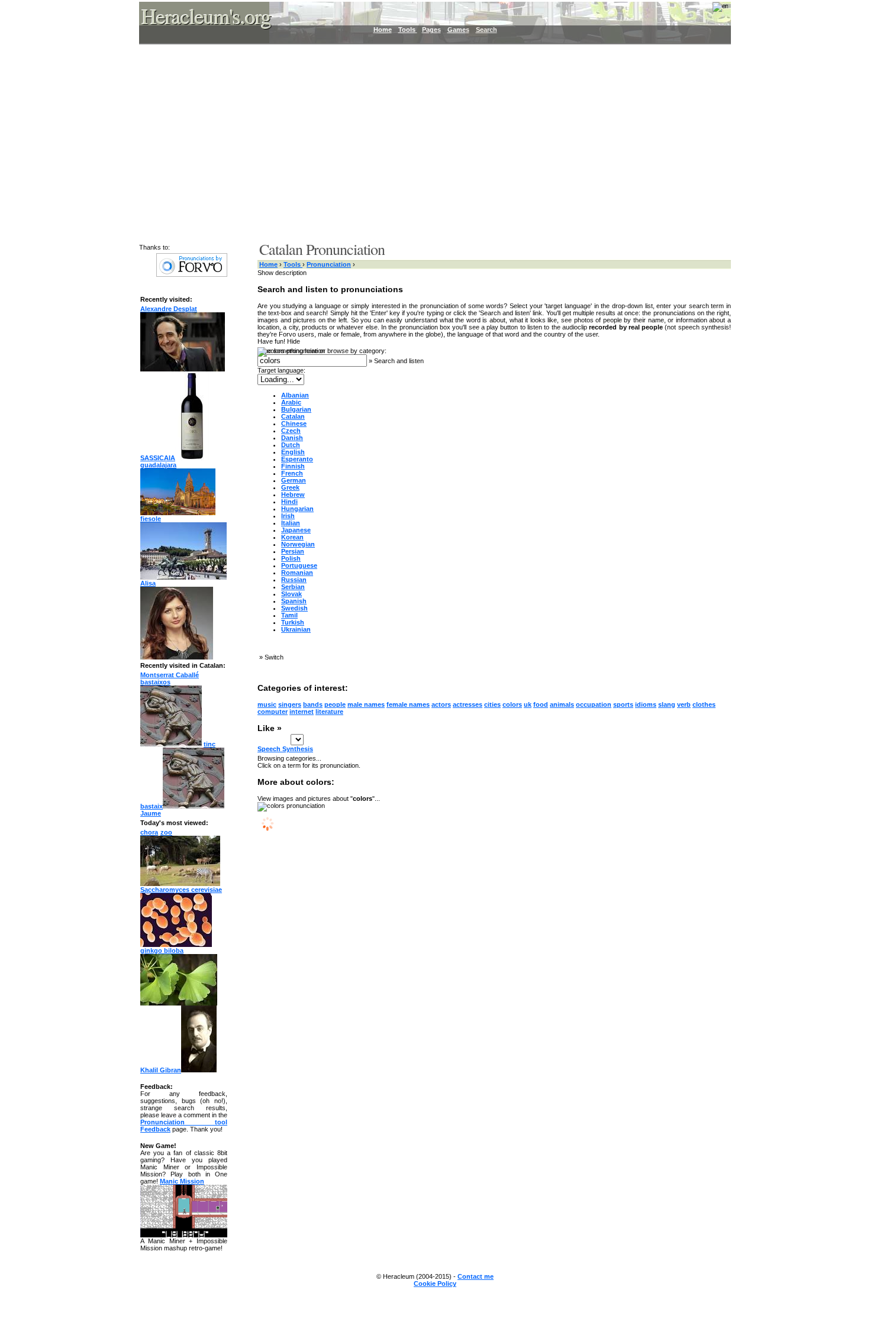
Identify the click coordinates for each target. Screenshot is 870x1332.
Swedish (294, 608)
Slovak (291, 593)
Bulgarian (296, 409)
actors (441, 704)
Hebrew (293, 494)
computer (272, 711)
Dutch (290, 444)
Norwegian (298, 544)
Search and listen (399, 360)
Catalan (293, 416)
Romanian (297, 572)
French (292, 473)
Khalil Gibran (160, 1070)
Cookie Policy (435, 1283)
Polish (291, 558)
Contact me (475, 1276)
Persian (292, 551)
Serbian (293, 586)
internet (301, 711)
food (540, 704)
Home (382, 29)
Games (458, 29)
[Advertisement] (428, 142)
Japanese (296, 530)
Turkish (292, 622)
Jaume (150, 813)
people (335, 704)
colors (512, 704)
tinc (209, 744)
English (293, 451)
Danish (292, 437)
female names (408, 704)
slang (666, 704)
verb (684, 704)
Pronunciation (329, 264)
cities (492, 704)
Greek (290, 487)
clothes (704, 704)
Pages (431, 29)
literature (329, 711)
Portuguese (299, 565)
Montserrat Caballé (169, 674)
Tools (407, 29)
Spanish (294, 600)
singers (289, 704)
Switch (274, 657)
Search (486, 29)
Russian (294, 579)
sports (623, 704)
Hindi (289, 501)
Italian (290, 522)
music (266, 704)
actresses (467, 704)
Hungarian (297, 508)
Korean (292, 537)
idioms (645, 704)
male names (366, 704)
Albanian (295, 395)
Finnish (293, 466)
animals (562, 704)
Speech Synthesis (285, 748)
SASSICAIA (157, 457)
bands (313, 704)
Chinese (294, 423)
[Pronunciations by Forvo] (191, 274)
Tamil (289, 615)
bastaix (151, 806)
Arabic (291, 402)
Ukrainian (296, 629)
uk (527, 704)
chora (149, 832)
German (293, 480)
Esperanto (297, 459)
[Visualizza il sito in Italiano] (712, 10)
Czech (291, 430)
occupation (593, 704)
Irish (288, 515)
